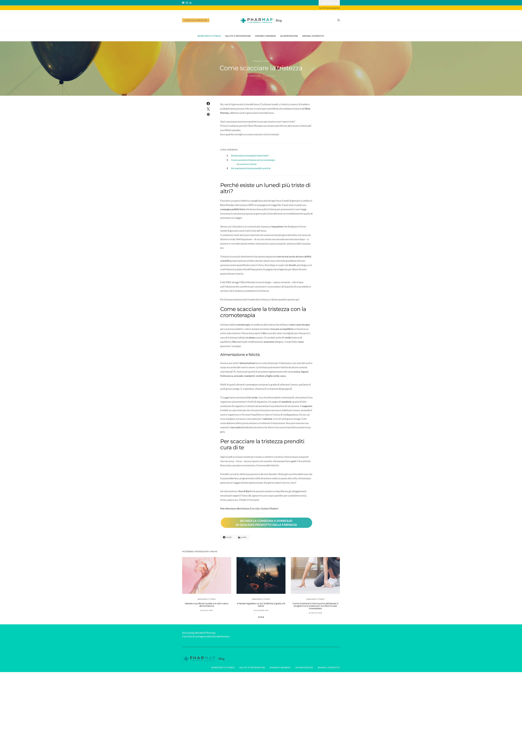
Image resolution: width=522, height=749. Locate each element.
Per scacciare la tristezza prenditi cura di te (251, 168)
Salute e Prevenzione (238, 36)
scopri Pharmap (329, 2)
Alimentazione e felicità (246, 164)
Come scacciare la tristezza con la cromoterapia (253, 160)
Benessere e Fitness (209, 36)
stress (252, 337)
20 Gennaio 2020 (253, 76)
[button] (259, 617)
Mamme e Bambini (265, 36)
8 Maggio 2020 (206, 610)
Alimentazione (289, 36)
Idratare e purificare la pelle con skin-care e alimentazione (207, 604)
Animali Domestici (313, 36)
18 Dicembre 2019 (261, 610)
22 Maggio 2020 (315, 613)
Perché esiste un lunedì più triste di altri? (250, 155)
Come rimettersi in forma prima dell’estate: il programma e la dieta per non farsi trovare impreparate (315, 606)
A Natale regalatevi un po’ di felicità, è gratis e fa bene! (261, 604)
